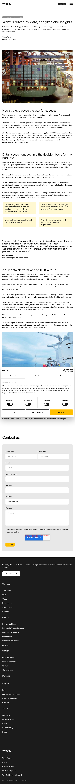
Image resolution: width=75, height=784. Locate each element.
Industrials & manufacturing (13, 628)
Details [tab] (37, 376)
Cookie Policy (8, 766)
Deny (14, 412)
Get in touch (10, 574)
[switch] (28, 404)
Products (6, 611)
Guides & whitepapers (11, 694)
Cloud (4, 599)
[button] (71, 3)
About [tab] (62, 376)
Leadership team (9, 719)
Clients (5, 617)
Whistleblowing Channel (12, 775)
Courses (5, 703)
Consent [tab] (13, 376)
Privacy (5, 762)
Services (6, 584)
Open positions (8, 657)
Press (4, 732)
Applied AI (6, 590)
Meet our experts (9, 662)
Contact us (62, 4)
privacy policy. (13, 532)
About (5, 708)
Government (7, 636)
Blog (4, 690)
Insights (5, 683)
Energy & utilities (9, 624)
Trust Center (7, 758)
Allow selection (37, 412)
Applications (7, 607)
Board (4, 723)
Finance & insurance (10, 641)
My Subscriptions (9, 771)
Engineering (7, 603)
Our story (6, 715)
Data (4, 595)
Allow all (61, 412)
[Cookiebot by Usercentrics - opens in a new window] (64, 370)
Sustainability (7, 728)
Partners (6, 676)
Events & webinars (9, 698)
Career (5, 651)
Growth (5, 666)
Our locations (7, 670)
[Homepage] (6, 4)
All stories (6, 645)
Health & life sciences (11, 632)
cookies (11, 386)
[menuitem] (37, 598)
